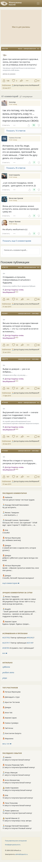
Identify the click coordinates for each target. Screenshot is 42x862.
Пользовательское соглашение (16, 841)
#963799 (5, 49)
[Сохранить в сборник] (13, 81)
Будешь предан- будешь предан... (16, 624)
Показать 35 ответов (15, 168)
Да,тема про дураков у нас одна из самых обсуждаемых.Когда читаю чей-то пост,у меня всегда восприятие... (19, 601)
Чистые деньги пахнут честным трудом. (18, 500)
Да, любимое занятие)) (11, 540)
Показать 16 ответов (15, 130)
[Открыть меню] (38, 3)
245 (7, 299)
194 (7, 436)
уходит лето (8, 672)
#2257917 (6, 643)
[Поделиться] (21, 81)
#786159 (5, 267)
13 (34, 125)
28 (17, 477)
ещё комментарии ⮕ (10, 583)
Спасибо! (6, 533)
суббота (6, 667)
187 (7, 477)
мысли (20, 49)
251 (7, 345)
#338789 (5, 648)
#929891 (5, 313)
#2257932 (6, 637)
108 (7, 81)
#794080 (5, 451)
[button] (21, 241)
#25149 (30, 643)
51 (17, 299)
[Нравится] (4, 81)
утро (4, 678)
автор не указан (9, 74)
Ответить (6, 125)
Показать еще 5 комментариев (17, 241)
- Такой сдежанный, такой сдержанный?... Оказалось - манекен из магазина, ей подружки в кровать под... (19, 613)
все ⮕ (4, 653)
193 (7, 388)
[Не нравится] (38, 125)
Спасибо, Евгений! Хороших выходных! (18, 578)
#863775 (5, 359)
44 (17, 345)
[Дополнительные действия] (27, 81)
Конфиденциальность (12, 845)
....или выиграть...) (9, 515)
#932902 (30, 637)
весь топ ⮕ (6, 744)
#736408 (5, 402)
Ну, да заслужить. (9, 507)
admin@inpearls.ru (21, 854)
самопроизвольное (30, 49)
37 (17, 388)
